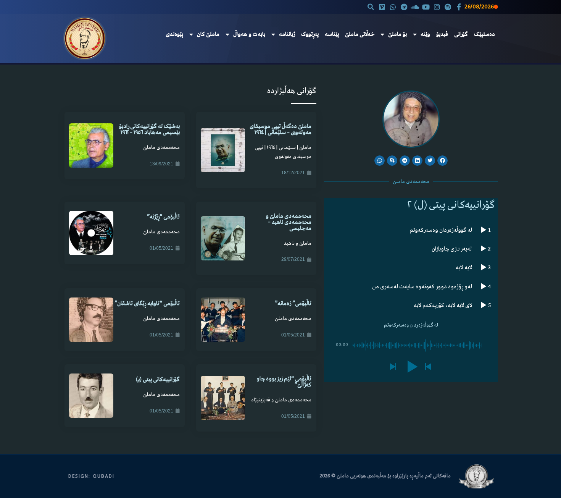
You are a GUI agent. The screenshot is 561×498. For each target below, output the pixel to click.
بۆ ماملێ (397, 34)
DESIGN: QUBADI (91, 476)
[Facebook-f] (458, 7)
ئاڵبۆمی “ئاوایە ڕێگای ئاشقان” (147, 303)
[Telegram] (403, 7)
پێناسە (332, 34)
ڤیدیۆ (442, 34)
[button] (371, 7)
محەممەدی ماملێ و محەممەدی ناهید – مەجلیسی (288, 222)
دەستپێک (484, 34)
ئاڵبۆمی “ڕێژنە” (163, 217)
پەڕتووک (310, 34)
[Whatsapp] (392, 7)
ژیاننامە (287, 34)
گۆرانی (461, 34)
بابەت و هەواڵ (249, 34)
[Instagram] (437, 7)
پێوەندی (174, 34)
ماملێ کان (208, 34)
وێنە (425, 34)
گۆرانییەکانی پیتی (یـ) (158, 379)
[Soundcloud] (415, 7)
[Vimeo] (382, 7)
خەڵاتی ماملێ (359, 34)
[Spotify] (447, 7)
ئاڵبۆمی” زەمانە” (293, 303)
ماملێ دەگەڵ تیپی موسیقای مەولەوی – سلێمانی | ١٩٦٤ (280, 129)
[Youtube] (426, 7)
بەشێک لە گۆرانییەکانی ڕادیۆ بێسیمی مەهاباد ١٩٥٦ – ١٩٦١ (149, 129)
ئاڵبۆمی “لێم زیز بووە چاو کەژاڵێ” (283, 382)
